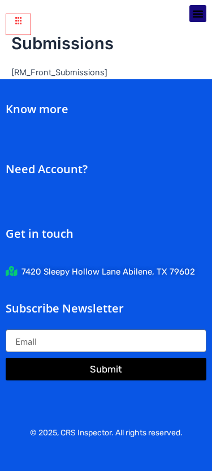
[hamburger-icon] (18, 24)
